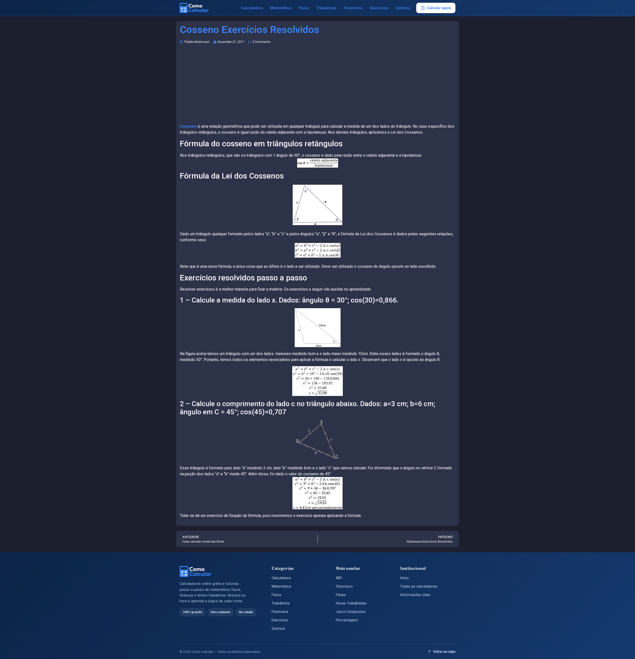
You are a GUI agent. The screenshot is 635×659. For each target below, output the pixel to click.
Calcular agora (439, 8)
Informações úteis (415, 595)
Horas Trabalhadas (351, 603)
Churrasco (344, 586)
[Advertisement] (317, 86)
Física (304, 8)
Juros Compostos (351, 612)
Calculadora (252, 8)
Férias (341, 595)
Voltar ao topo (444, 652)
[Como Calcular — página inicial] (194, 8)
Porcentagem (347, 620)
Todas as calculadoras (418, 586)
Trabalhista (326, 8)
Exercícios (379, 8)
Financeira (353, 8)
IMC (339, 578)
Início (404, 578)
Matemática (280, 8)
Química (403, 8)
